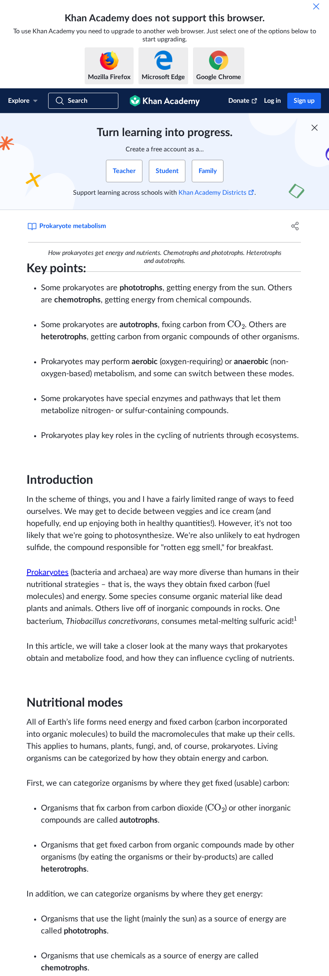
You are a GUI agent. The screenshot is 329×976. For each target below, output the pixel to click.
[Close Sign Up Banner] (315, 128)
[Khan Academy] (165, 101)
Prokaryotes (47, 572)
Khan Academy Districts (212, 192)
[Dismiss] (316, 6)
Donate (239, 101)
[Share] (295, 226)
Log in (272, 101)
